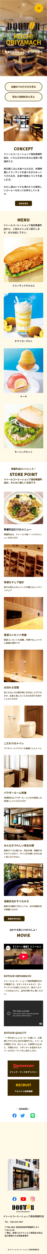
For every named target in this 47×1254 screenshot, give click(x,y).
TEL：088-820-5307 (14, 1221)
